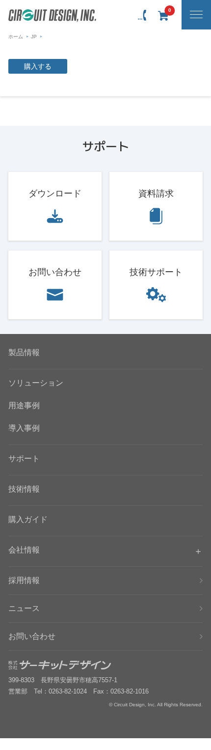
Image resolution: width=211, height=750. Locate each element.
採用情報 (24, 580)
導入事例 (24, 428)
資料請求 (156, 193)
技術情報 (24, 489)
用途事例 (24, 405)
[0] (163, 16)
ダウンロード (54, 193)
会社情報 (24, 550)
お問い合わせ (54, 272)
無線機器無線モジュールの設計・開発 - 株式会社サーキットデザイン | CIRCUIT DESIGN (52, 15)
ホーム (15, 36)
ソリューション (35, 383)
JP (34, 36)
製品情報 (24, 352)
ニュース (24, 608)
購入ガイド (28, 519)
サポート (24, 458)
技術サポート (156, 272)
